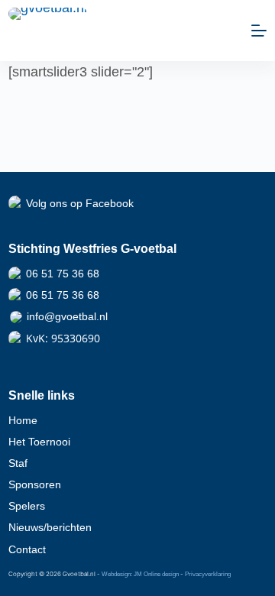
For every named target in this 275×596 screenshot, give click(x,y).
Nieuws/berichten (50, 527)
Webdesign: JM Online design (140, 574)
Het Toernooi (39, 442)
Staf (18, 463)
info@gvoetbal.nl (67, 316)
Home (22, 420)
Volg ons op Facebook (80, 203)
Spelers (26, 506)
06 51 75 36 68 (62, 273)
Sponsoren (34, 484)
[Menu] (259, 30)
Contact (27, 549)
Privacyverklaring (208, 574)
